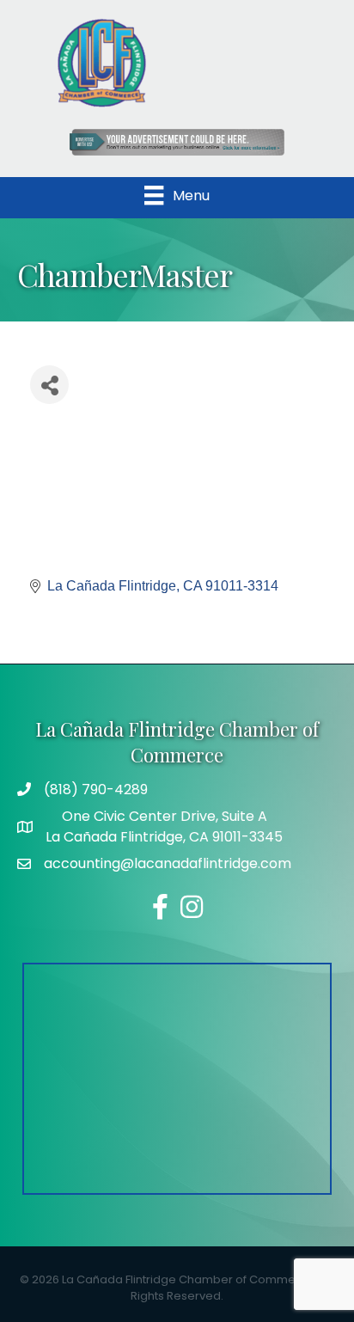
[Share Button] (49, 384)
